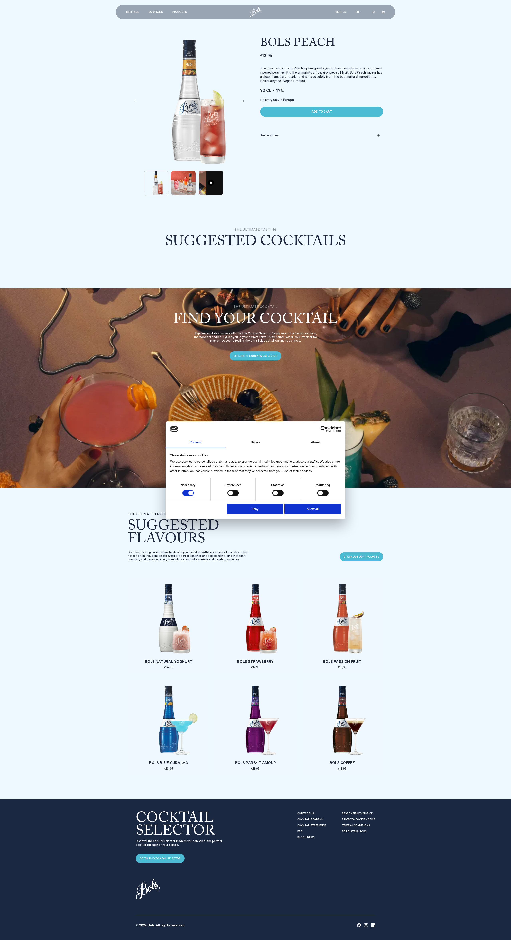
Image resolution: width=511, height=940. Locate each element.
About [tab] (315, 442)
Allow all (313, 509)
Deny (254, 509)
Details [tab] (255, 442)
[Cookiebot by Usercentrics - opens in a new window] (323, 429)
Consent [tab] (196, 442)
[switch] (233, 493)
